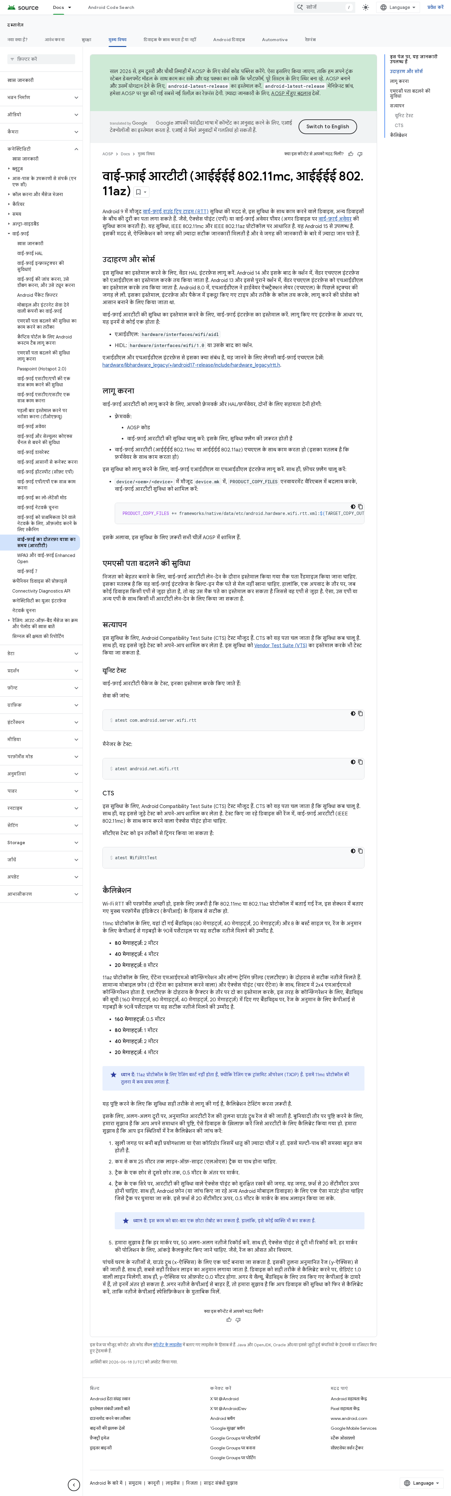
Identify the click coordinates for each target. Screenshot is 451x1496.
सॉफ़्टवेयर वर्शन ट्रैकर (347, 1448)
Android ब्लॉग (222, 1418)
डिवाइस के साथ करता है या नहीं (170, 39)
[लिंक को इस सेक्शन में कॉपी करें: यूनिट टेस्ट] (132, 671)
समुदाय (135, 1483)
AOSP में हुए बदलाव (291, 94)
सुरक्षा (86, 39)
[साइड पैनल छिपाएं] (74, 1485)
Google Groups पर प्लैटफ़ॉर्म (235, 1438)
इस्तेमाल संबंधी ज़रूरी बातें (110, 1408)
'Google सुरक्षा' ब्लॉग (227, 1428)
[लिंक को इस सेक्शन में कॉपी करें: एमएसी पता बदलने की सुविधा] (196, 564)
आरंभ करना (54, 39)
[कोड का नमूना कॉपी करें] (360, 506)
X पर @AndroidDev (228, 1408)
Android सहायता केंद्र (349, 1398)
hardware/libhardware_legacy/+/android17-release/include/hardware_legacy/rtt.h (191, 365)
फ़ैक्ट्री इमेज (99, 1438)
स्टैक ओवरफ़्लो (343, 1438)
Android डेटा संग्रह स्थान (110, 1398)
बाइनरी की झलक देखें (107, 1428)
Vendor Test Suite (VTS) (280, 646)
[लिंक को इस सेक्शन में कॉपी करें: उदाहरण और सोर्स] (161, 260)
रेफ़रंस (310, 39)
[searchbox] (41, 59)
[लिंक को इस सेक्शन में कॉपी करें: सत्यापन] (133, 625)
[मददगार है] (350, 154)
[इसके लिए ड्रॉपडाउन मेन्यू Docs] (72, 7)
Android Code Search (111, 7)
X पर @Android (224, 1398)
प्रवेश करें (435, 7)
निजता (192, 1483)
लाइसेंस (173, 1483)
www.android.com (349, 1418)
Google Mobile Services (353, 1428)
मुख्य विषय (118, 39)
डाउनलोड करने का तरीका (110, 1418)
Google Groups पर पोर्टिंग (233, 1457)
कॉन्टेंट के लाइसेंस (167, 1344)
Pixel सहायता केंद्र (345, 1408)
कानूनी (154, 1483)
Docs (58, 7)
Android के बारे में (106, 1483)
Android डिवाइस (229, 39)
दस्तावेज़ (15, 25)
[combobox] (324, 7)
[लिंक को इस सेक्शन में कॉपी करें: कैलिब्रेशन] (137, 891)
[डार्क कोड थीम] (353, 506)
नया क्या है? (17, 39)
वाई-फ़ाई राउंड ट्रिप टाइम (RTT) (176, 212)
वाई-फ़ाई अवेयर (335, 219)
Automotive (275, 39)
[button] (36, 97)
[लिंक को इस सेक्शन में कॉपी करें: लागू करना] (140, 391)
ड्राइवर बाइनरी (101, 1448)
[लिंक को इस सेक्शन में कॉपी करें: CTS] (120, 794)
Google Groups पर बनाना (232, 1448)
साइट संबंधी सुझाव (220, 1483)
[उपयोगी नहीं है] (359, 154)
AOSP (107, 154)
